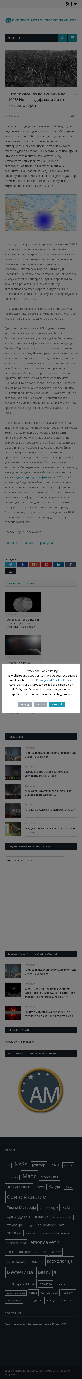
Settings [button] (25, 704)
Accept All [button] (56, 704)
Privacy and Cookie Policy (53, 680)
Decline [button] (40, 704)
